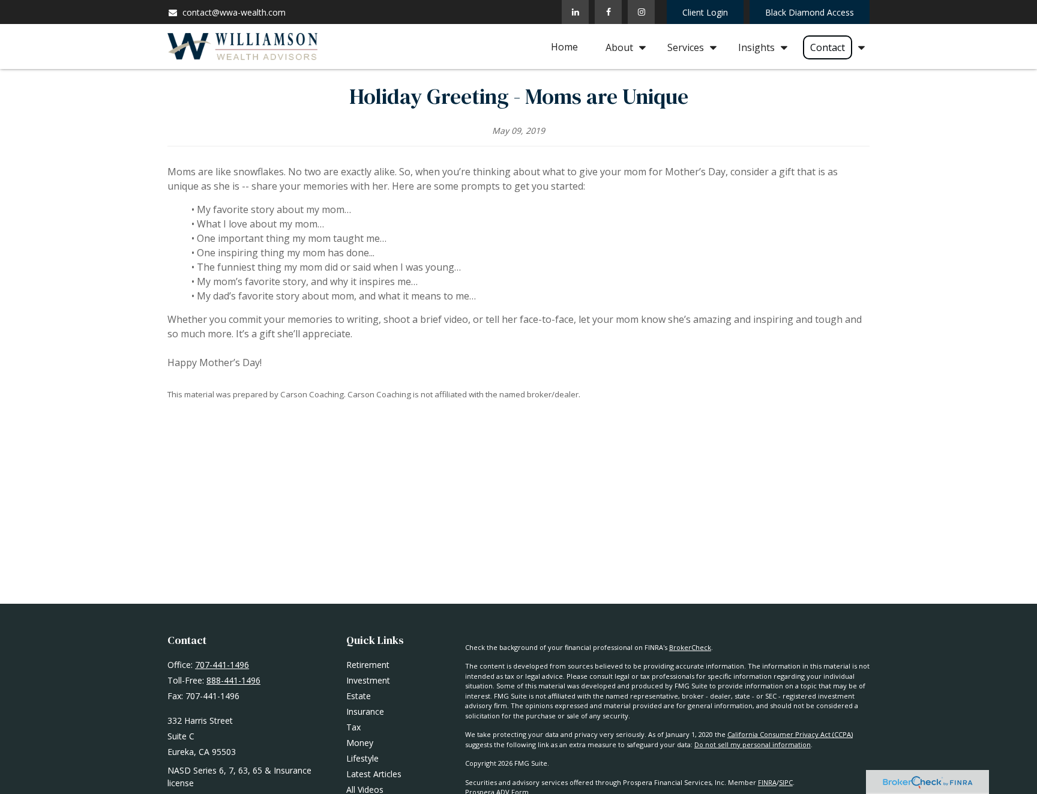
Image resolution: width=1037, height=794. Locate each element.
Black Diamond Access (809, 12)
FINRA (767, 782)
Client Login (705, 12)
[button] (564, 46)
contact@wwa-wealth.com (234, 12)
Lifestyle (362, 758)
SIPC (786, 782)
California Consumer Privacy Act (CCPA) (790, 734)
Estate (358, 696)
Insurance (365, 711)
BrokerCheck (690, 647)
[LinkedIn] (575, 12)
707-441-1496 (222, 664)
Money (359, 742)
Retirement (367, 664)
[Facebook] (608, 12)
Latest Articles (373, 774)
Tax (353, 727)
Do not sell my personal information (752, 744)
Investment (368, 680)
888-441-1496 (233, 680)
